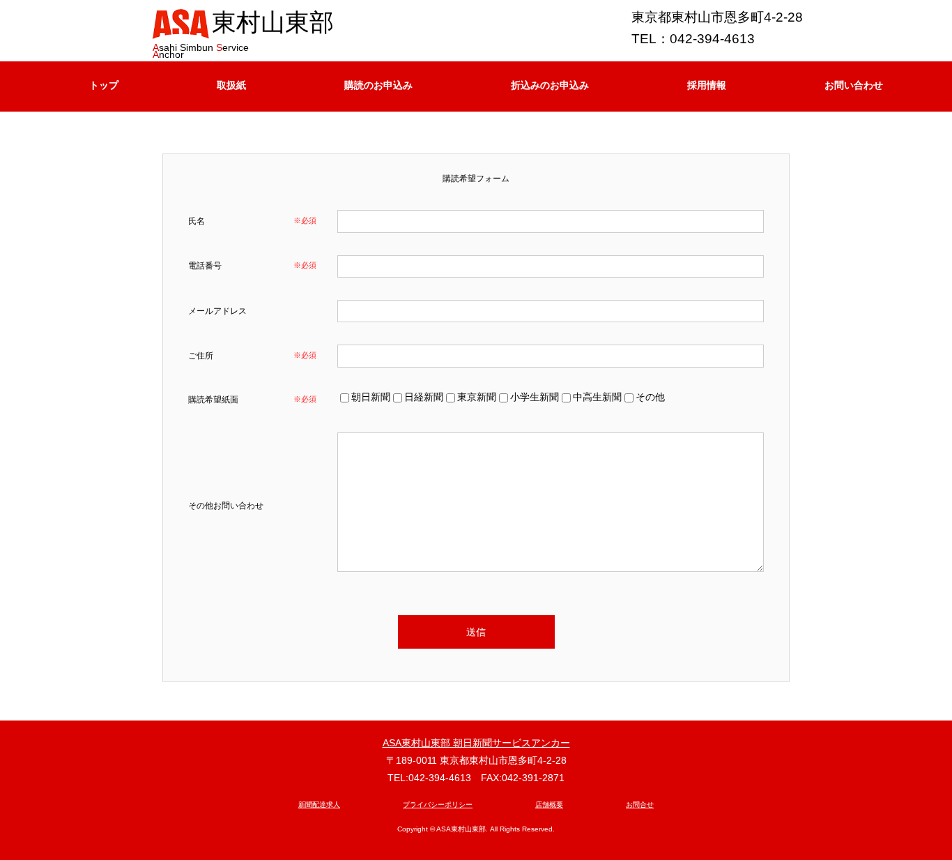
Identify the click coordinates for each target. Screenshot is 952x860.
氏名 (196, 221)
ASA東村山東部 (461, 829)
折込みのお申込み (550, 85)
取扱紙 (231, 85)
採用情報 (706, 85)
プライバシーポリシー (438, 804)
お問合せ (640, 804)
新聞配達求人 (319, 804)
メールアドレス (217, 311)
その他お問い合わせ (225, 506)
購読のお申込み (378, 85)
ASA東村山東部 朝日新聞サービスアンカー (476, 742)
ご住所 (200, 356)
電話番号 (205, 266)
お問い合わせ (853, 85)
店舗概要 (549, 804)
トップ (103, 85)
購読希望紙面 (213, 400)
